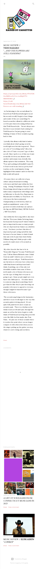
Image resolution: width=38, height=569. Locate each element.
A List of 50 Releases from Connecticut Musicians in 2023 (18, 501)
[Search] (33, 3)
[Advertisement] (19, 422)
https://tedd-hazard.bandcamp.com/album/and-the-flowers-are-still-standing (17, 103)
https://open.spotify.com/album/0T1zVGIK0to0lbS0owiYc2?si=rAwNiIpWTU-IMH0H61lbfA (18, 96)
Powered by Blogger (20, 559)
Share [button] (5, 340)
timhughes (24, 563)
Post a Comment (13, 507)
